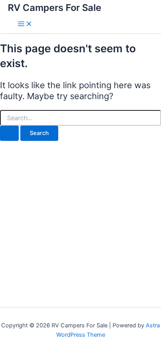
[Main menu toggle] (25, 24)
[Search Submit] (9, 133)
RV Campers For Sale (54, 7)
